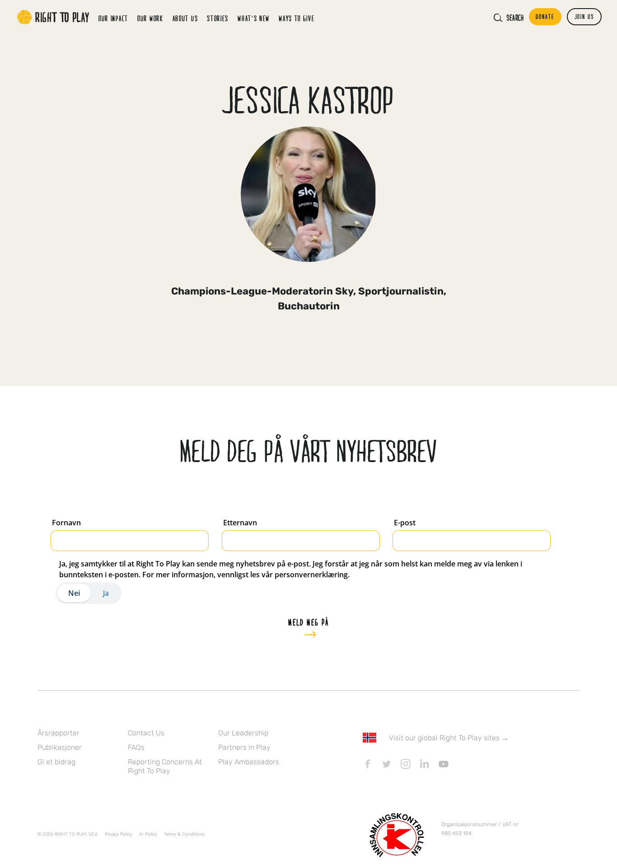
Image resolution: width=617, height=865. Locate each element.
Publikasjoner (59, 747)
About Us (185, 18)
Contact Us (146, 733)
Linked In (425, 764)
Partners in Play (244, 747)
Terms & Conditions (184, 834)
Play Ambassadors (248, 761)
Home (53, 17)
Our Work (150, 18)
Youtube (444, 764)
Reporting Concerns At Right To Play (165, 766)
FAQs (136, 747)
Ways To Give (296, 18)
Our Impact (113, 18)
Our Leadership (243, 733)
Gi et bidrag (56, 761)
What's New (254, 18)
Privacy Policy (118, 834)
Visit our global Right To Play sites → (449, 738)
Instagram (406, 764)
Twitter (387, 764)
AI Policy (148, 834)
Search (515, 17)
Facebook (368, 764)
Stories (218, 18)
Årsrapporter (58, 733)
